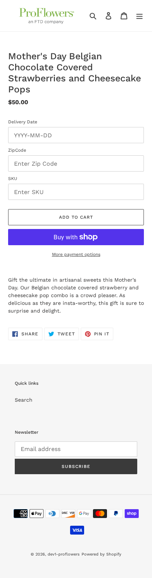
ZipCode (17, 150)
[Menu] (139, 16)
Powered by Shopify (101, 554)
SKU (12, 178)
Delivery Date (22, 121)
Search (23, 400)
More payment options (76, 254)
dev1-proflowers (64, 554)
